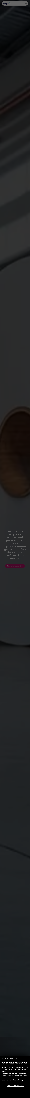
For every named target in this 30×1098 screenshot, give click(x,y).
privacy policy (21, 1080)
